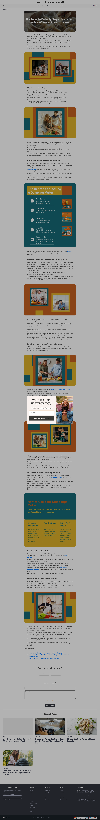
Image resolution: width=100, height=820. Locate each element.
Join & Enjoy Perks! (41, 418)
